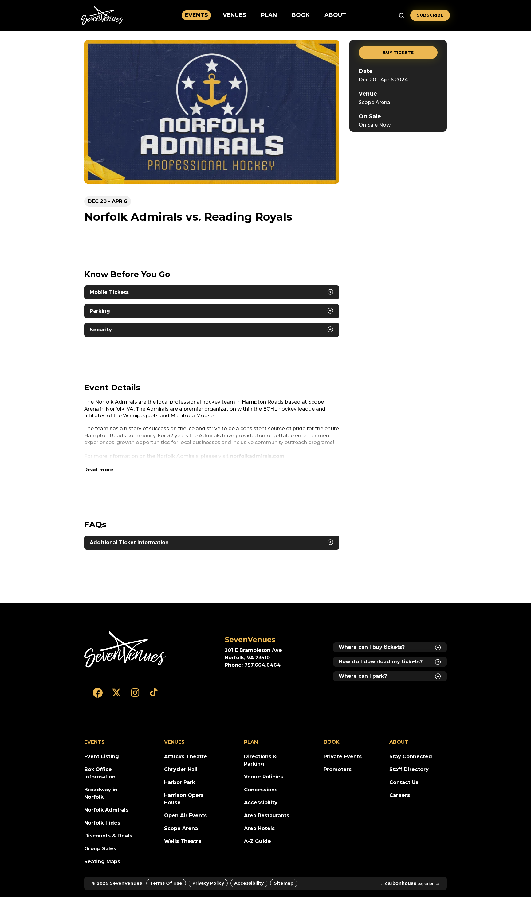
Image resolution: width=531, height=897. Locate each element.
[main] (265, 317)
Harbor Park (179, 782)
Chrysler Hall (181, 769)
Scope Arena (374, 102)
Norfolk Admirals (106, 810)
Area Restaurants (266, 815)
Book (301, 15)
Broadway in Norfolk (100, 793)
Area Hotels (259, 828)
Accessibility (260, 802)
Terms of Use (166, 883)
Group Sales (100, 849)
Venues (234, 15)
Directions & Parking (260, 760)
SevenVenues (102, 15)
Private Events (343, 756)
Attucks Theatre (185, 756)
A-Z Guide (257, 841)
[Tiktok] (153, 695)
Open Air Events (185, 815)
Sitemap (283, 883)
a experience (410, 883)
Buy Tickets (398, 52)
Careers (399, 795)
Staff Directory (409, 769)
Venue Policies (263, 777)
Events (196, 15)
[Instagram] (135, 695)
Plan (269, 15)
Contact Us (403, 782)
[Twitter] (116, 695)
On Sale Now (375, 125)
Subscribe (430, 15)
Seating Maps (102, 861)
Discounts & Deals (108, 836)
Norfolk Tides (102, 823)
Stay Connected (410, 756)
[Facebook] (97, 695)
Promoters (338, 769)
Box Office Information (100, 773)
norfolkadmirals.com (257, 456)
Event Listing (101, 756)
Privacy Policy (208, 883)
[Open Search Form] (401, 15)
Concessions (260, 790)
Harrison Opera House (184, 798)
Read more (98, 470)
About (335, 15)
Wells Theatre (183, 841)
